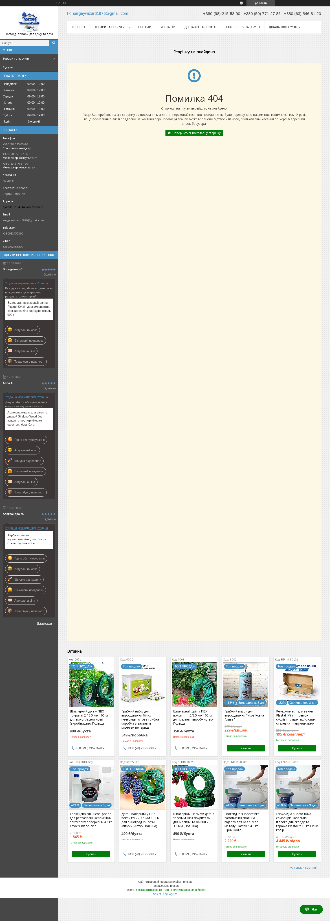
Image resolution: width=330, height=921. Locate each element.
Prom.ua (186, 881)
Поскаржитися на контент (152, 889)
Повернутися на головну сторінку (197, 133)
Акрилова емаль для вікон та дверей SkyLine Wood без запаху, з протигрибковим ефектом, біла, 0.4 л (27, 418)
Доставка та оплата (200, 27)
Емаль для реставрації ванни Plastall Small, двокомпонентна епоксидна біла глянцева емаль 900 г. (29, 308)
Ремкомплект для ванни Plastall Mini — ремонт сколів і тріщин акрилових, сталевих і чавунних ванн (296, 717)
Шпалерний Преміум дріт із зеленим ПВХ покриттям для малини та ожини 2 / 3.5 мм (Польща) (193, 820)
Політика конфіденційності (188, 889)
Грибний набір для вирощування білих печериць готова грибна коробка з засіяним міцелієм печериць (140, 719)
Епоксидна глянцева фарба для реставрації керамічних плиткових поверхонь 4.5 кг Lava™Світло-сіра (91, 820)
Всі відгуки (44, 623)
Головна (78, 27)
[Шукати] (53, 42)
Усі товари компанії (303, 867)
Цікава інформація (285, 27)
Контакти (168, 27)
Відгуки (8, 67)
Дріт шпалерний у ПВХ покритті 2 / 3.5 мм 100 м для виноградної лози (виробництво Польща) (140, 820)
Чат (314, 909)
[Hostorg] (29, 21)
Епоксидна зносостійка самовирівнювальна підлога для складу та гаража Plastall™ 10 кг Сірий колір (297, 822)
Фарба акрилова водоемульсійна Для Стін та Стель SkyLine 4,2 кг (26, 539)
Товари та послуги (16, 58)
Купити (246, 748)
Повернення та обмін (242, 27)
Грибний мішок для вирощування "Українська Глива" (244, 715)
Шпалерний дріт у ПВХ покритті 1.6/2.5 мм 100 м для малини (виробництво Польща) (193, 717)
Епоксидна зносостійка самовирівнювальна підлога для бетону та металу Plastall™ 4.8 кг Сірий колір (242, 822)
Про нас (144, 27)
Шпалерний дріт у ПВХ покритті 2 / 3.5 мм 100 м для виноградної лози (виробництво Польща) (89, 717)
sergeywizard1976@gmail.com (23, 220)
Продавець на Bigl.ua (165, 885)
